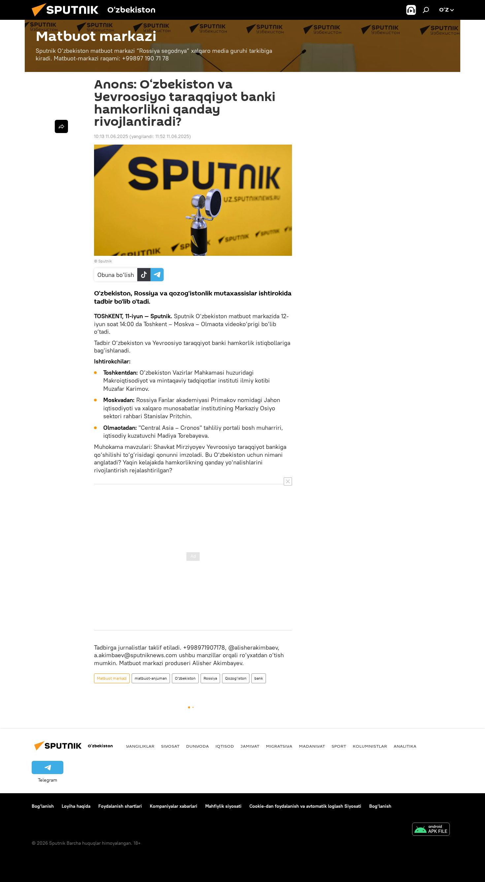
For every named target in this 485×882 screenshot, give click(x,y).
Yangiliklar (140, 746)
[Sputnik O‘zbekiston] (67, 18)
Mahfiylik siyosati (223, 806)
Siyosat (170, 746)
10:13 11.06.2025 (111, 136)
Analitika (405, 746)
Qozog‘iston (235, 678)
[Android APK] (430, 830)
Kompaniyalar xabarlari (173, 806)
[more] (61, 126)
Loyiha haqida (76, 806)
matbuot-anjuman (151, 678)
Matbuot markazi (112, 678)
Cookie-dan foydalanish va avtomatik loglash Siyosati (305, 806)
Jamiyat (250, 746)
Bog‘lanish (43, 806)
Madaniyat (312, 746)
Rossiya (210, 678)
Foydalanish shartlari (120, 806)
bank (258, 678)
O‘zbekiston (185, 678)
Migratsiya (279, 746)
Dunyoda (197, 746)
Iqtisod (224, 746)
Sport (339, 746)
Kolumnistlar (370, 746)
